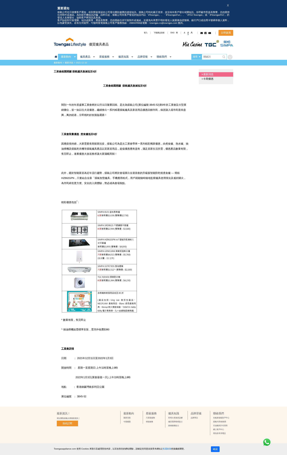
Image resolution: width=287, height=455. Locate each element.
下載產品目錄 (159, 33)
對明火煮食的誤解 (175, 418)
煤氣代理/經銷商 (219, 422)
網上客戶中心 (218, 429)
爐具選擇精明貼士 (175, 422)
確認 (215, 449)
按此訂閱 (67, 423)
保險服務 (149, 422)
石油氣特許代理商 (220, 426)
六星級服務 (150, 418)
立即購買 (226, 32)
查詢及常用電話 (219, 433)
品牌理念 (194, 418)
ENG (172, 33)
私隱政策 (167, 449)
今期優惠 (127, 422)
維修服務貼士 (173, 426)
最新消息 (69, 62)
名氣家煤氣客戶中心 (221, 418)
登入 (146, 33)
